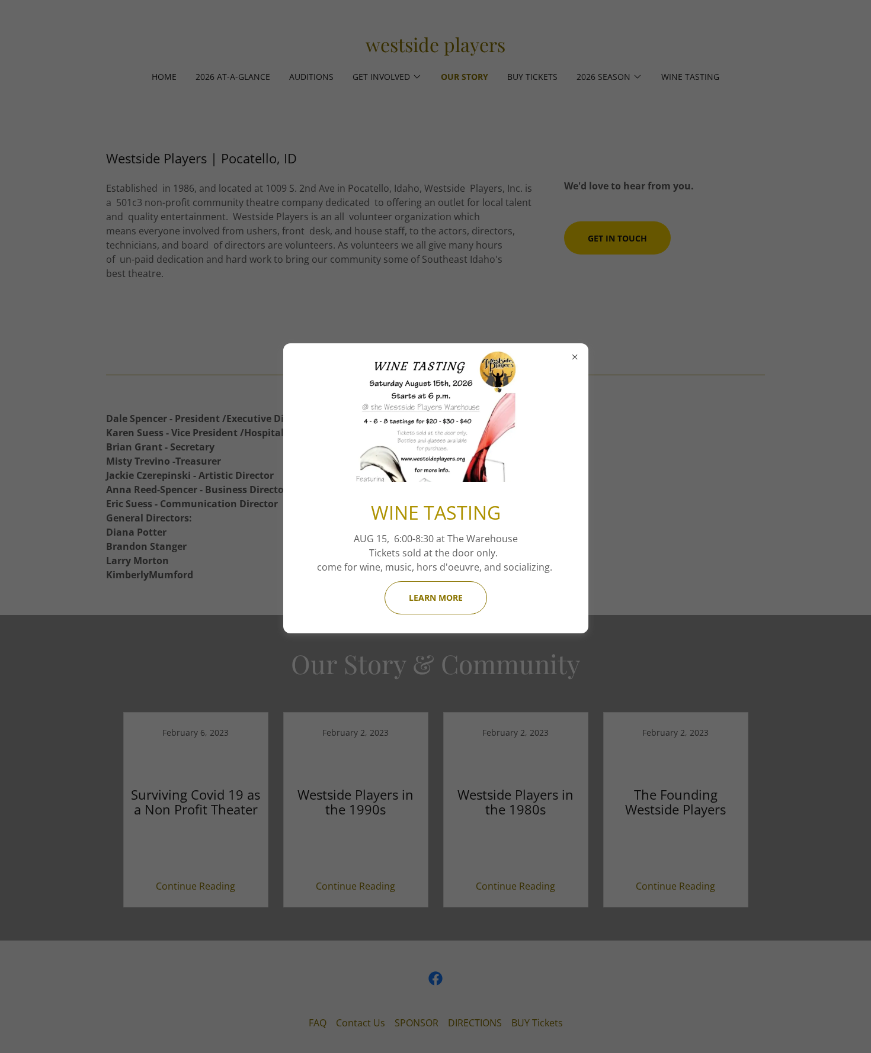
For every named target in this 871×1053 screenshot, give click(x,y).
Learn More (436, 597)
